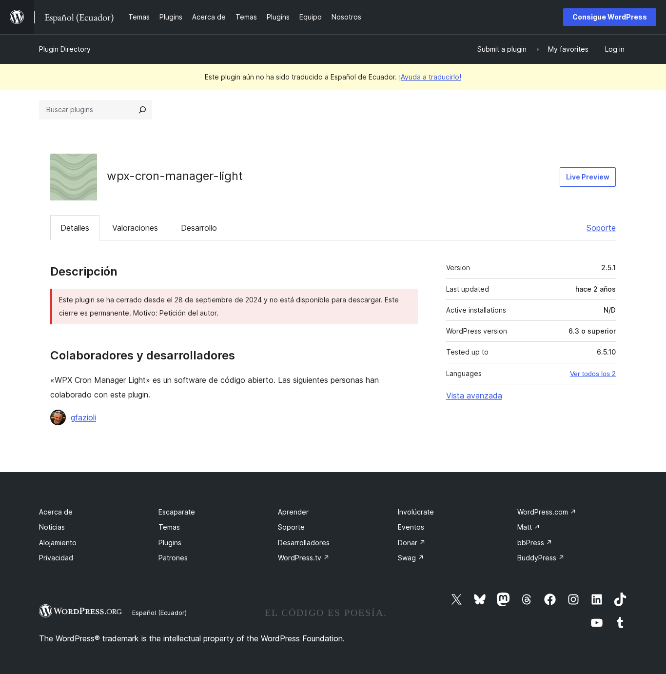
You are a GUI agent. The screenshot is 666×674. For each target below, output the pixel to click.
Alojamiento (58, 542)
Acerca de (56, 512)
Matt (528, 527)
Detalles (74, 228)
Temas (169, 527)
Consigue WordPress (609, 17)
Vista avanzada (474, 395)
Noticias (52, 527)
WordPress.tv (304, 558)
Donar (412, 542)
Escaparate (176, 512)
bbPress (534, 542)
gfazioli (83, 417)
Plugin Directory (65, 49)
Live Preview (587, 177)
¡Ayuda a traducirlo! (430, 77)
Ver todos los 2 (593, 373)
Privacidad (56, 558)
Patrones (173, 558)
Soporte (601, 228)
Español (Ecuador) (159, 612)
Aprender (293, 512)
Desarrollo (199, 228)
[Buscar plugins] (142, 109)
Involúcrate (416, 512)
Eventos (411, 527)
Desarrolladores (304, 542)
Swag (411, 558)
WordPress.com (546, 512)
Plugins (169, 542)
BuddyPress (541, 558)
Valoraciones (135, 228)
